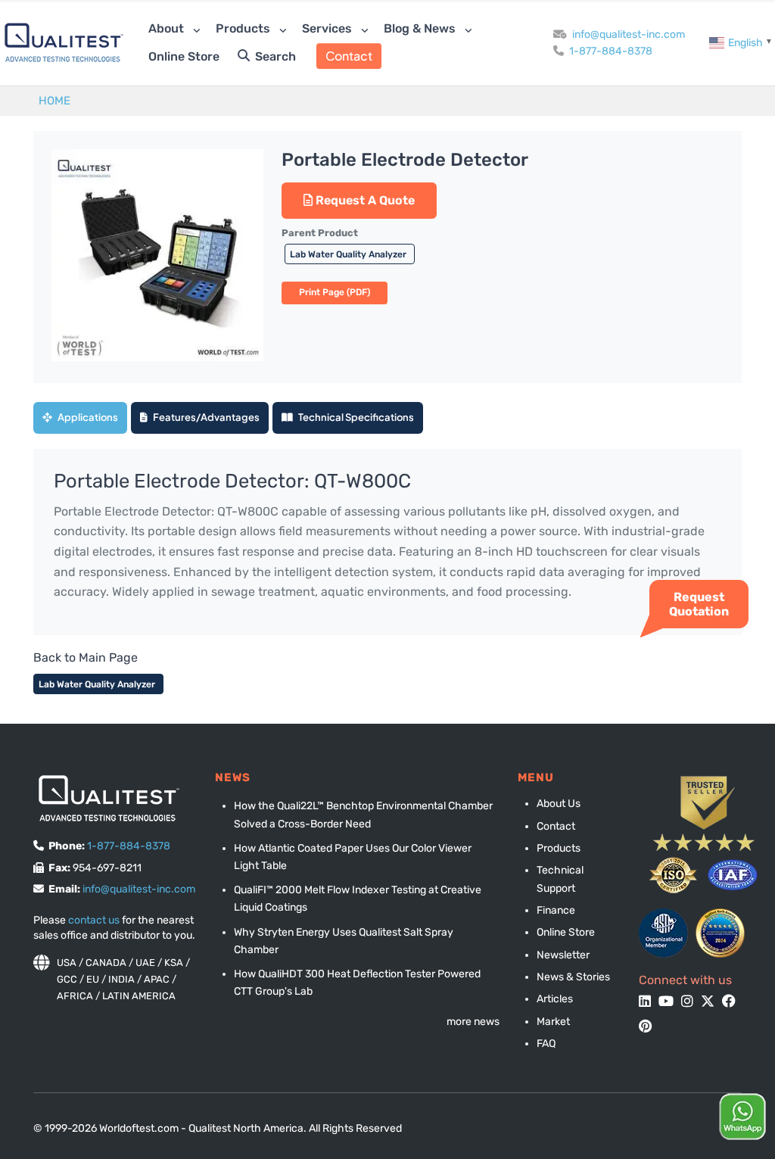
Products (244, 28)
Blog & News (421, 28)
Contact (348, 56)
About (167, 28)
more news (473, 1021)
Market (553, 1021)
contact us (94, 920)
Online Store (183, 56)
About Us (558, 803)
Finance (556, 910)
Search (274, 56)
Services (328, 28)
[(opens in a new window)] (663, 933)
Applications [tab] (87, 417)
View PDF (335, 293)
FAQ (546, 1043)
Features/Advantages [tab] (205, 417)
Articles (555, 998)
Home (54, 100)
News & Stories (573, 977)
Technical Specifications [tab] (355, 417)
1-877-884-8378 (610, 51)
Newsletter (563, 955)
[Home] (64, 43)
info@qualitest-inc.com (628, 34)
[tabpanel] (387, 542)
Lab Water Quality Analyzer (349, 254)
